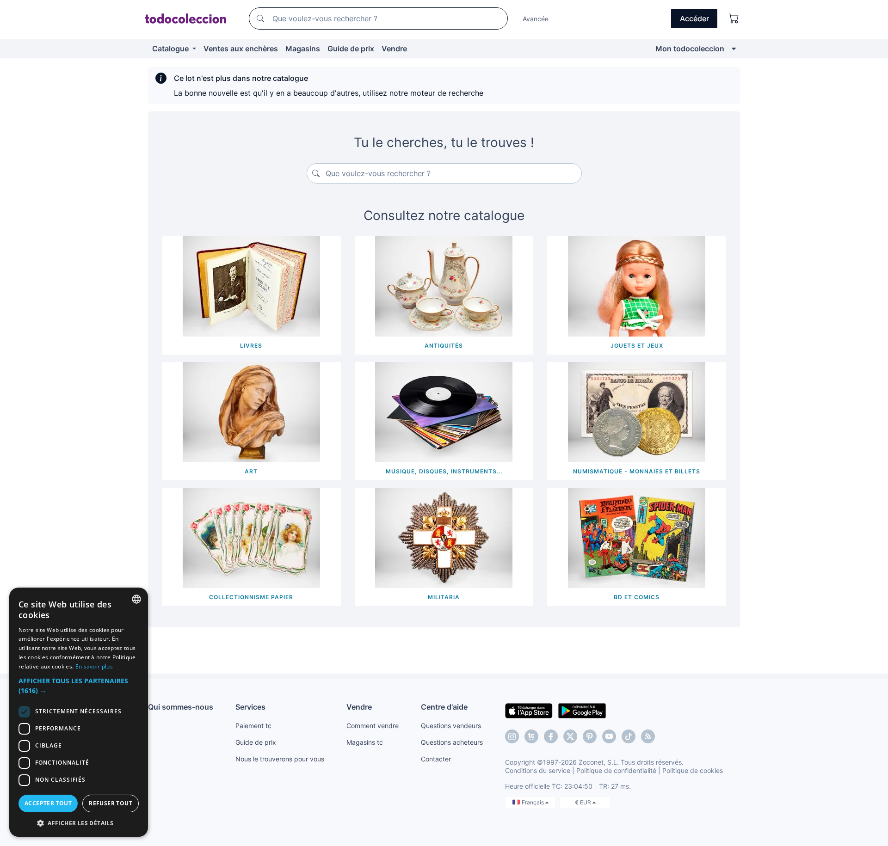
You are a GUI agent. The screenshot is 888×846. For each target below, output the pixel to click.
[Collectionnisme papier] (251, 537)
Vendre (394, 48)
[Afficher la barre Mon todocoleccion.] (734, 48)
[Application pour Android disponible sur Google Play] (582, 710)
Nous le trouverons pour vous (279, 759)
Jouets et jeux (636, 345)
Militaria (444, 597)
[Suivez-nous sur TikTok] (628, 736)
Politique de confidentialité (616, 770)
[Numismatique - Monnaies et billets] (636, 411)
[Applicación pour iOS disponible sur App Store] (529, 710)
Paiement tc (253, 726)
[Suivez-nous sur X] (570, 736)
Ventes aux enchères (241, 48)
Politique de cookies (692, 770)
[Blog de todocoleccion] (648, 736)
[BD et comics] (636, 537)
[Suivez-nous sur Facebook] (551, 736)
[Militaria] (443, 537)
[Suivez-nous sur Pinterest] (590, 736)
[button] (78, 685)
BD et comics (637, 597)
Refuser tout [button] (110, 803)
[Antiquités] (443, 285)
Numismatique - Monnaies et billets (636, 471)
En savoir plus (94, 666)
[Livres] (251, 285)
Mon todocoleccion (689, 48)
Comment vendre (372, 726)
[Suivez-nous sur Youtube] (609, 736)
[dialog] (78, 712)
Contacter (436, 759)
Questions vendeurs (451, 726)
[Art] (251, 411)
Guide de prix (350, 48)
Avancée (536, 19)
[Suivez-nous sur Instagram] (512, 736)
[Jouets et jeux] (636, 285)
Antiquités (444, 345)
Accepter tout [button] (48, 803)
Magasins (302, 48)
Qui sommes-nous (180, 706)
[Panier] (734, 18)
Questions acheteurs (452, 742)
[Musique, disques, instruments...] (443, 411)
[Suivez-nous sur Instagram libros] (531, 736)
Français (533, 802)
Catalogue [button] (171, 48)
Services (250, 706)
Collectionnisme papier (251, 597)
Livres (251, 345)
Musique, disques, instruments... (444, 471)
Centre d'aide (444, 706)
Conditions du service (537, 770)
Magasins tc (364, 742)
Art (251, 471)
